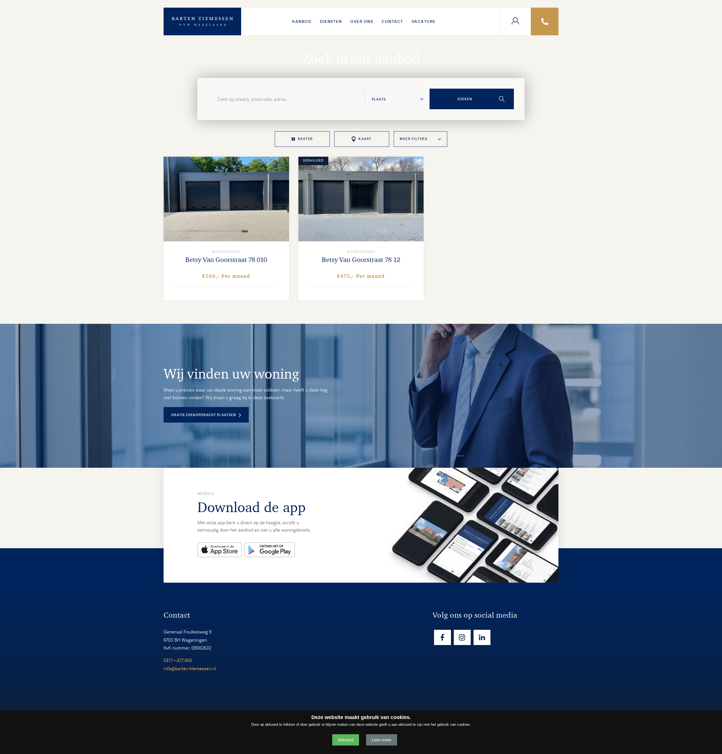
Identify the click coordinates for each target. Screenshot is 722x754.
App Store (219, 549)
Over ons (361, 21)
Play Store (270, 549)
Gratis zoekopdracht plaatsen (203, 415)
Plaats (379, 99)
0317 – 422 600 (178, 660)
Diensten (331, 21)
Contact (392, 21)
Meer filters (413, 139)
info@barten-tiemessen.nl (190, 668)
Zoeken (464, 99)
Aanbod (301, 21)
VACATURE (424, 21)
